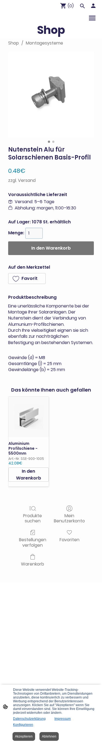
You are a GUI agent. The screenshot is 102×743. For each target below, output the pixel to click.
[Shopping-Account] (93, 5)
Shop (13, 43)
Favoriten (69, 539)
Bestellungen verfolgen (32, 542)
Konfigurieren (23, 725)
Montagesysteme (44, 43)
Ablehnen (49, 736)
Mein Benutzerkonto (69, 518)
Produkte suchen (32, 518)
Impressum (62, 719)
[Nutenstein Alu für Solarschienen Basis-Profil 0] (51, 95)
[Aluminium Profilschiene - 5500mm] (28, 417)
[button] (27, 278)
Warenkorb (32, 564)
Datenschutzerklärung (29, 719)
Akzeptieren (24, 736)
